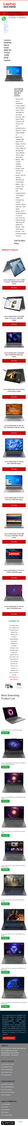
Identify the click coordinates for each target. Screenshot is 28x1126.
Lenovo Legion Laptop (6, 1075)
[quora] (26, 1124)
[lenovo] (4, 13)
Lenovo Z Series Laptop (6, 1115)
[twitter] (18, 1124)
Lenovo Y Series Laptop (6, 1072)
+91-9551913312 (8, 1038)
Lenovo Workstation (5, 1104)
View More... (5, 732)
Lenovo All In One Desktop (7, 1084)
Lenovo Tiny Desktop (6, 1095)
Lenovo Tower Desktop (6, 1089)
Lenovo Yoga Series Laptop (7, 1064)
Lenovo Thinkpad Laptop (7, 1069)
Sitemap (20, 1121)
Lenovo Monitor (4, 1112)
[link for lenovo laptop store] (9, 5)
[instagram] (23, 1124)
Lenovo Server (4, 1107)
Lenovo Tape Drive (5, 1109)
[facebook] (21, 1124)
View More (14, 287)
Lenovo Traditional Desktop (7, 1086)
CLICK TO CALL (9, 1123)
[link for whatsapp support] (3, 18)
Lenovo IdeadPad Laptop (7, 1066)
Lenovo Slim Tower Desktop (7, 1092)
